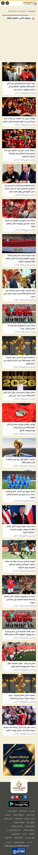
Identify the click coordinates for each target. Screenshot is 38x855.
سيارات (24, 833)
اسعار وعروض (16, 833)
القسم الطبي (30, 814)
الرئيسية (32, 11)
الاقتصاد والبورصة (19, 822)
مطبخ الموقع (8, 818)
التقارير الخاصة (12, 811)
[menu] (7, 3)
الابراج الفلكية (18, 837)
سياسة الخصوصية (19, 842)
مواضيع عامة (31, 822)
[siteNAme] (30, 3)
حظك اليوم (8, 837)
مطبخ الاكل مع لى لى (14, 830)
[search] (3, 3)
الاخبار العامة (23, 811)
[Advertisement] (19, 42)
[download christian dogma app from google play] (19, 804)
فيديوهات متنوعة (18, 814)
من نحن (29, 842)
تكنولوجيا (32, 833)
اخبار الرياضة (18, 818)
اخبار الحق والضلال (16, 826)
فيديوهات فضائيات (29, 830)
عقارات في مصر (30, 837)
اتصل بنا (8, 842)
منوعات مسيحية (30, 818)
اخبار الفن (8, 814)
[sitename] (19, 786)
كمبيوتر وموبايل (30, 826)
